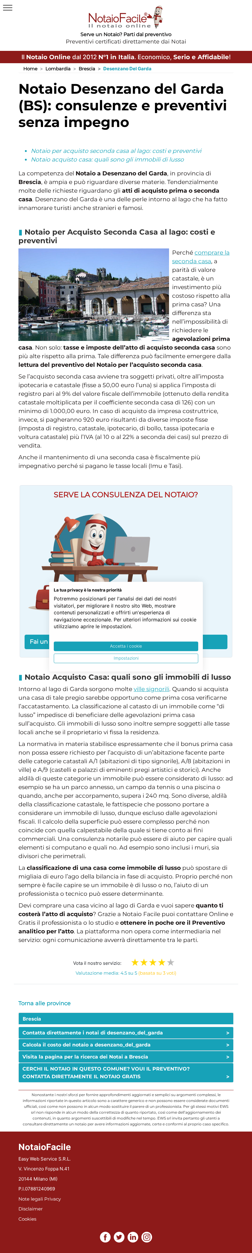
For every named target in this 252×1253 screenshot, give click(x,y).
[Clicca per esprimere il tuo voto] (170, 962)
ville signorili (151, 689)
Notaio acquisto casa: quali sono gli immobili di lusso (107, 159)
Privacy (52, 1199)
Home (30, 69)
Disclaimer (30, 1209)
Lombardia (58, 69)
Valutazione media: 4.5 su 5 (126, 973)
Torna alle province (44, 1003)
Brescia (87, 69)
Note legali (30, 1199)
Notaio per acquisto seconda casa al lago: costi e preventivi (116, 150)
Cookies (27, 1219)
